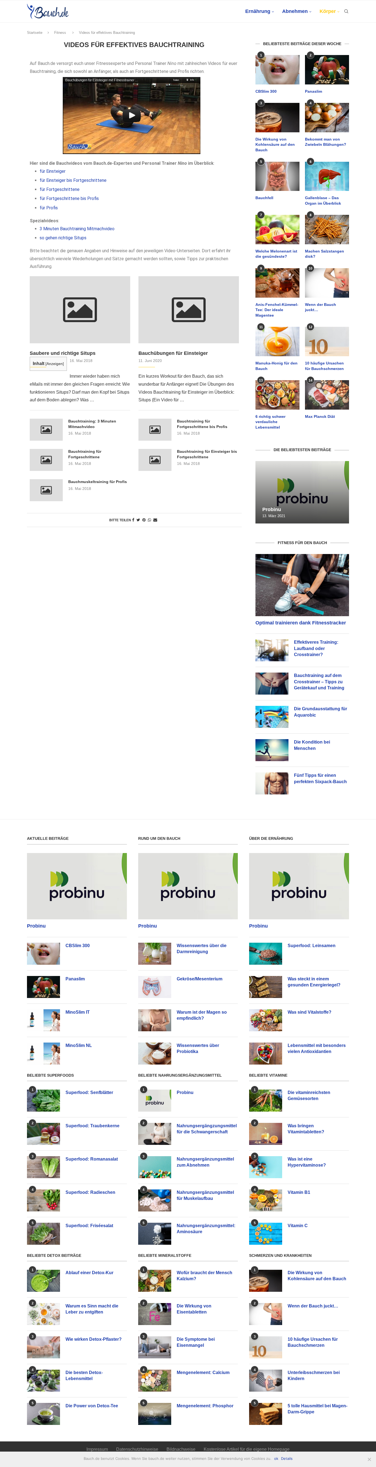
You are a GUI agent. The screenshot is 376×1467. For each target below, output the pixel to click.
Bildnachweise (181, 1449)
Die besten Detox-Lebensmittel (84, 1375)
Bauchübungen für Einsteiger (173, 353)
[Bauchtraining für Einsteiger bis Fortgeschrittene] (154, 460)
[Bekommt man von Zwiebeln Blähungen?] (327, 117)
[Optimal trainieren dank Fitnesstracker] (302, 585)
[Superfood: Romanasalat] (43, 1167)
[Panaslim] (327, 69)
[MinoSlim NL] (43, 1054)
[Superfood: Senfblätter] (43, 1101)
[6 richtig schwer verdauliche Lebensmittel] (277, 395)
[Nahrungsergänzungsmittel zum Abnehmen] (154, 1167)
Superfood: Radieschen (90, 1192)
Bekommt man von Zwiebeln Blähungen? (325, 142)
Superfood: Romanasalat (92, 1159)
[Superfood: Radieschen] (43, 1200)
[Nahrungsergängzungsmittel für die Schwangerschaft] (154, 1134)
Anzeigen (55, 363)
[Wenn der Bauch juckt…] (327, 283)
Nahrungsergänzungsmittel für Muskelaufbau (205, 1195)
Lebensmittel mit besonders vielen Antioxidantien (317, 1048)
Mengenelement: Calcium (203, 1372)
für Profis (49, 207)
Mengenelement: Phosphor (205, 1405)
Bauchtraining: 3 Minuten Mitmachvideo (92, 424)
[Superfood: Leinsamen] (265, 954)
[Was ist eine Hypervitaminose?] (265, 1167)
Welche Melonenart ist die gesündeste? (276, 254)
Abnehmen (295, 11)
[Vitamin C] (265, 1234)
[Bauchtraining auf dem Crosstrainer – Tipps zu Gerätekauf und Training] (271, 684)
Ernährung (257, 11)
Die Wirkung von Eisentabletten (194, 1309)
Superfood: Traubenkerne (92, 1125)
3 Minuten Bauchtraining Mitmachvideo (77, 228)
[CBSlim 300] (277, 69)
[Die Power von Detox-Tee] (43, 1414)
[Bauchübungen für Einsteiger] (188, 309)
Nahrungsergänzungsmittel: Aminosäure (206, 1228)
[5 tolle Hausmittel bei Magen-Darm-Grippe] (265, 1414)
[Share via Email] (155, 520)
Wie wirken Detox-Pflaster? (94, 1339)
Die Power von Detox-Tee (92, 1405)
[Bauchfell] (277, 176)
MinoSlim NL (79, 1045)
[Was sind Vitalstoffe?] (265, 1020)
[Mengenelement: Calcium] (154, 1381)
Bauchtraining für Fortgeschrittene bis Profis (202, 424)
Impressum (97, 1449)
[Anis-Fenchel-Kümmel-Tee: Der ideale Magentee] (277, 283)
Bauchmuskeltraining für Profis (97, 481)
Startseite (34, 33)
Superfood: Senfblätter (89, 1092)
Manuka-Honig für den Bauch (276, 366)
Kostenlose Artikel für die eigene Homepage (247, 1449)
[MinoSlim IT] (43, 1020)
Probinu (271, 509)
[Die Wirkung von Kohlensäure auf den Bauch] (277, 117)
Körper (328, 11)
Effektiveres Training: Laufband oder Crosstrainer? (316, 648)
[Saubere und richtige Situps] (80, 309)
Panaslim (313, 91)
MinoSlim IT (78, 1012)
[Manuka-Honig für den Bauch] (277, 341)
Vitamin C (298, 1225)
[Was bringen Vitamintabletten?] (265, 1134)
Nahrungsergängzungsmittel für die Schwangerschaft (207, 1128)
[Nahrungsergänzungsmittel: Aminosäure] (154, 1234)
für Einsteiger (53, 171)
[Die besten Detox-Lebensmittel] (43, 1381)
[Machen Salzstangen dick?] (327, 229)
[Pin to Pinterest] (144, 520)
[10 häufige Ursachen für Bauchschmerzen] (327, 341)
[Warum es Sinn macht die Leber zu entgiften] (43, 1314)
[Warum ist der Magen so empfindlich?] (154, 1020)
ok (276, 1458)
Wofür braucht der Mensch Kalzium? (204, 1275)
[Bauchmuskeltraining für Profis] (46, 490)
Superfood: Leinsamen (312, 945)
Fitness (60, 33)
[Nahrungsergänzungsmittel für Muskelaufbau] (154, 1200)
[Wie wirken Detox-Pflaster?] (43, 1347)
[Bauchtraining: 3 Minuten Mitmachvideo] (46, 430)
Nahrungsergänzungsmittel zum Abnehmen (205, 1162)
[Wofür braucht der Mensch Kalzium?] (154, 1281)
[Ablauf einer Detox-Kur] (43, 1281)
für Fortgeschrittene (60, 189)
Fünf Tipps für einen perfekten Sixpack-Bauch (320, 778)
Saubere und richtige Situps (63, 353)
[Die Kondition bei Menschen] (271, 750)
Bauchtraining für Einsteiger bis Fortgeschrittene (207, 454)
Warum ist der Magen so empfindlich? (202, 1015)
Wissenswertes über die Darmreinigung (202, 948)
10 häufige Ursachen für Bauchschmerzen (324, 366)
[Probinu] (302, 492)
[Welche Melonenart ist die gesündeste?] (277, 229)
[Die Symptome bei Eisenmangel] (154, 1347)
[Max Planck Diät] (327, 395)
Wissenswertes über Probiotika (198, 1048)
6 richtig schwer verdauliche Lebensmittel (270, 421)
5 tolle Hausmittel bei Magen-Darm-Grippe (317, 1408)
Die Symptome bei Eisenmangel (196, 1342)
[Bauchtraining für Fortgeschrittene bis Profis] (154, 430)
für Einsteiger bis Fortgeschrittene (73, 180)
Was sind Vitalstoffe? (309, 1012)
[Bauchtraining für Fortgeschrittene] (46, 460)
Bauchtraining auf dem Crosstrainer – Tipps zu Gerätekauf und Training (319, 681)
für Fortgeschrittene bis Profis (69, 198)
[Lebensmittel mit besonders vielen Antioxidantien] (265, 1054)
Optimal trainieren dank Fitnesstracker (300, 623)
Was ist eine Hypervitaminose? (307, 1162)
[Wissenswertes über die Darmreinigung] (154, 954)
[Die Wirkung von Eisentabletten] (154, 1314)
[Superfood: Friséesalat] (43, 1234)
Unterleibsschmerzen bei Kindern (314, 1375)
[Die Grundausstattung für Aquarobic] (271, 717)
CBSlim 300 (266, 91)
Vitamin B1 (299, 1192)
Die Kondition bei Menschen (312, 745)
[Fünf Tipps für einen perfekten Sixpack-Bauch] (271, 783)
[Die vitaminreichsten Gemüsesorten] (265, 1101)
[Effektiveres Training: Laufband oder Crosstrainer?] (271, 650)
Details (287, 1458)
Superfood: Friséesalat (89, 1225)
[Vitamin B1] (265, 1200)
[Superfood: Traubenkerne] (43, 1134)
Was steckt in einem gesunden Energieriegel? (314, 982)
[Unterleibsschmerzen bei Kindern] (265, 1381)
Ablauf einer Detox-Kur (89, 1272)
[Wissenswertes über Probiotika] (154, 1054)
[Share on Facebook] (133, 520)
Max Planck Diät (320, 416)
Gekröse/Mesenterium (199, 979)
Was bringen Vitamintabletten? (306, 1128)
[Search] (346, 11)
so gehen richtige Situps (63, 237)
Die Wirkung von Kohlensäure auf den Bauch (275, 144)
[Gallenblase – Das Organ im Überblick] (327, 176)
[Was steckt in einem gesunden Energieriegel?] (265, 987)
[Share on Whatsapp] (149, 520)
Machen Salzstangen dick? (324, 254)
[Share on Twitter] (138, 520)
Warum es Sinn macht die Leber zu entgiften (92, 1309)
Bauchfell (264, 198)
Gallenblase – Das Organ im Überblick (323, 200)
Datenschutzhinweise (137, 1449)
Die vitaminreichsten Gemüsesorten (309, 1095)
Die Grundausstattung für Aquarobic (320, 711)
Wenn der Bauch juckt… (320, 307)
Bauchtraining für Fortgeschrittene (84, 454)
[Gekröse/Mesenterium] (154, 987)
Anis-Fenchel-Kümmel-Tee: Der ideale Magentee (276, 309)
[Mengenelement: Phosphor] (154, 1414)
